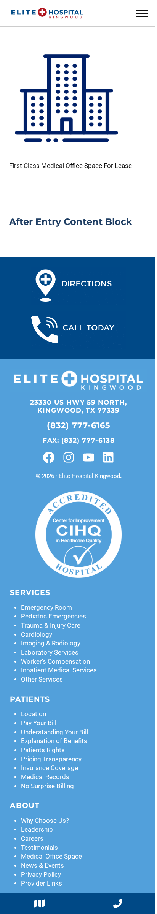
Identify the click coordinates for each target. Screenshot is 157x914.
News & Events (42, 865)
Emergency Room (46, 607)
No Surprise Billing (47, 786)
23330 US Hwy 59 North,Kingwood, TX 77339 (78, 406)
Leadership (37, 829)
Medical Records (45, 777)
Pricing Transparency (51, 759)
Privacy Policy (41, 874)
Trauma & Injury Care (50, 625)
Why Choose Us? (45, 820)
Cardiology (36, 634)
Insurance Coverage (49, 768)
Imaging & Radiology (50, 643)
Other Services (42, 679)
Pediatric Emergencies (53, 616)
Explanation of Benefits (54, 741)
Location (33, 714)
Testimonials (39, 847)
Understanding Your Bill (54, 732)
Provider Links (41, 883)
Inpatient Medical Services (59, 670)
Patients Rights (43, 750)
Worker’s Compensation (55, 661)
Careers (32, 838)
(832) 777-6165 (79, 425)
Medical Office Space (51, 856)
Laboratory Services (49, 652)
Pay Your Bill (38, 723)
